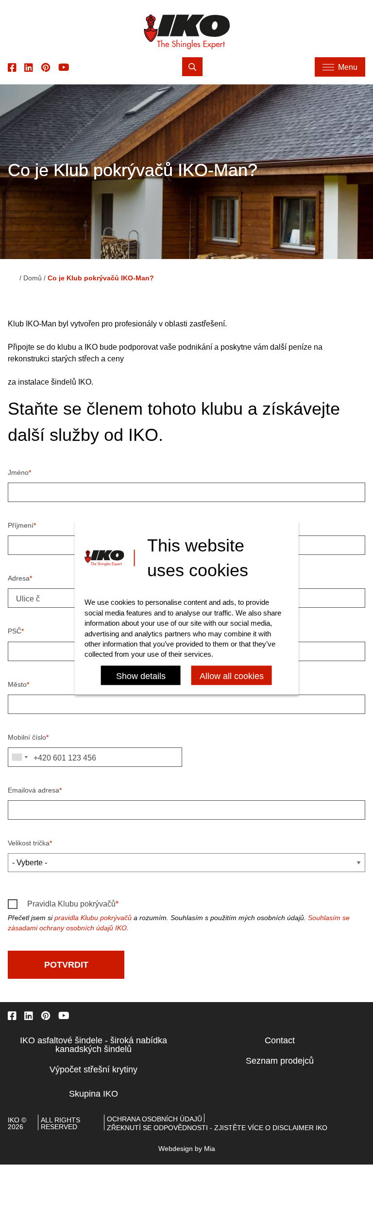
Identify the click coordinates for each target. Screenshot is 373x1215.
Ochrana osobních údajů (154, 1119)
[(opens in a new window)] (12, 67)
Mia (209, 1148)
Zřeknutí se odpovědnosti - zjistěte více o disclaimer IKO (217, 1127)
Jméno (18, 472)
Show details (141, 676)
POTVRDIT (66, 965)
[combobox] (19, 757)
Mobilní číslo (27, 737)
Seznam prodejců (280, 1060)
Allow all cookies (232, 676)
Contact (280, 1040)
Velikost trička (29, 843)
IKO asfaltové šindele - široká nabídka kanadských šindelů (93, 1044)
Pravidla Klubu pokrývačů (71, 904)
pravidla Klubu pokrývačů (93, 918)
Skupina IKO (93, 1093)
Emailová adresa (33, 790)
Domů (32, 278)
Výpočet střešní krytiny (93, 1069)
